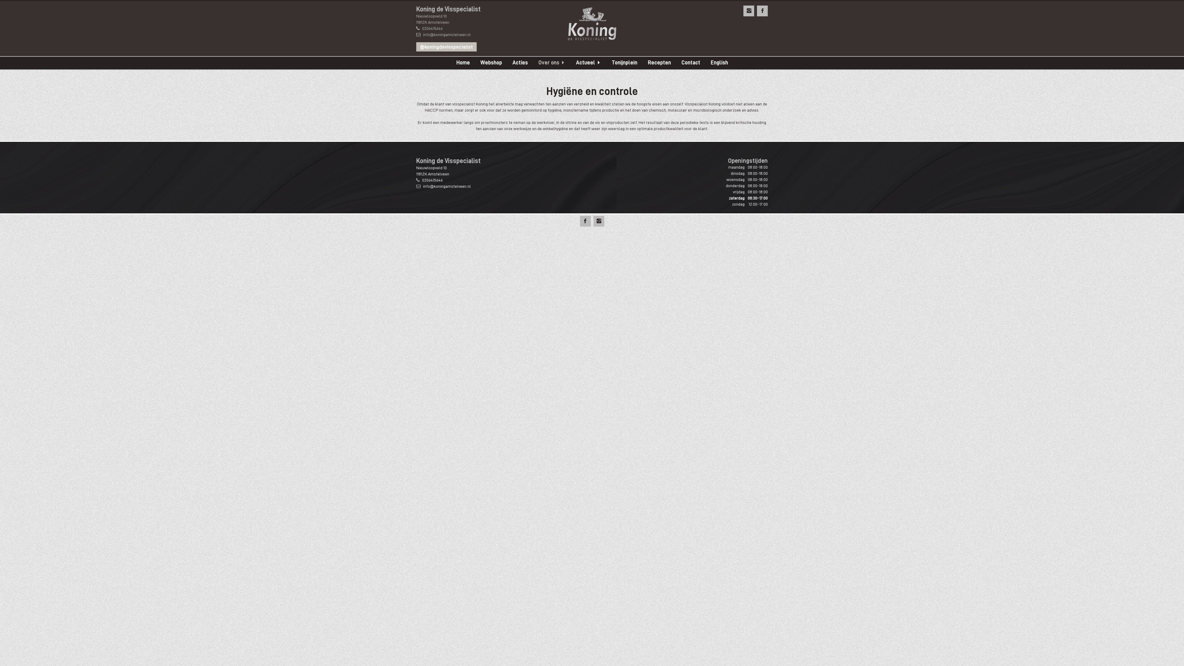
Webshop (491, 62)
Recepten (659, 62)
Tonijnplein (624, 62)
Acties (520, 62)
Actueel (585, 62)
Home (463, 62)
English (719, 62)
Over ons (548, 62)
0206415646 (432, 28)
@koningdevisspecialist (446, 47)
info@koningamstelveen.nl (447, 34)
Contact (690, 62)
